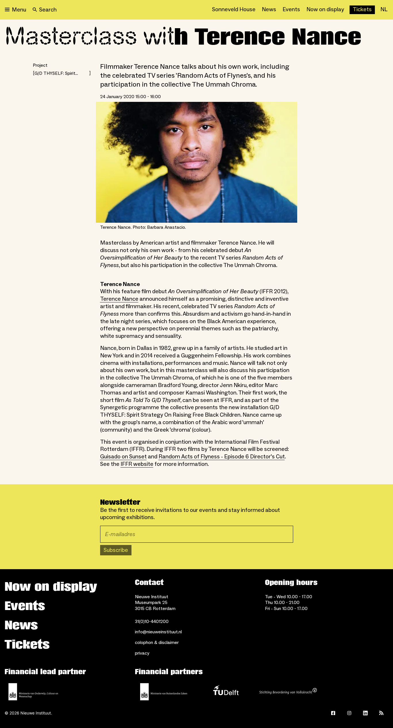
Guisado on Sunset (123, 456)
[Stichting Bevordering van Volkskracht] (288, 691)
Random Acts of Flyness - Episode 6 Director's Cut (222, 456)
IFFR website (137, 464)
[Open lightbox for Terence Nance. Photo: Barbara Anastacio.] (196, 162)
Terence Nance (119, 299)
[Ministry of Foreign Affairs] (163, 691)
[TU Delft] (226, 691)
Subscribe (116, 550)
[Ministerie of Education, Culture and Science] (33, 691)
